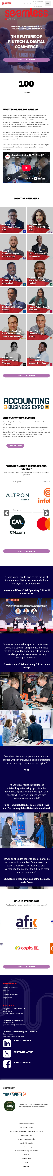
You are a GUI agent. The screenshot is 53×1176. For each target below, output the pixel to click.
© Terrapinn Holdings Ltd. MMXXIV (26, 1151)
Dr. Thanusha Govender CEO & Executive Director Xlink (39, 227)
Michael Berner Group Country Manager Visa (12, 227)
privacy (26, 1155)
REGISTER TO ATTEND (27, 60)
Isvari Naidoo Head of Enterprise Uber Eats (10, 360)
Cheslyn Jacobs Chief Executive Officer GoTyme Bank (38, 253)
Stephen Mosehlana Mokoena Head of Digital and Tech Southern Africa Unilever (19, 307)
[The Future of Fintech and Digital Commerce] (6, 3)
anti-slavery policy (26, 1127)
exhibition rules (26, 1135)
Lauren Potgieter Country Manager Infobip (36, 333)
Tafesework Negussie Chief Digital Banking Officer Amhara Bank (14, 280)
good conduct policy (26, 1124)
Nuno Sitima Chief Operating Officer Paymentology (12, 253)
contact (26, 1162)
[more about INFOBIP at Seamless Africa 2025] (17, 496)
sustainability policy (26, 1143)
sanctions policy (26, 1147)
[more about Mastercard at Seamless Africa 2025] (17, 524)
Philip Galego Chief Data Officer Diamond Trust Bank (37, 360)
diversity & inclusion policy (26, 1139)
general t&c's (26, 1158)
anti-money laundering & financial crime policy (26, 1131)
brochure (26, 1166)
